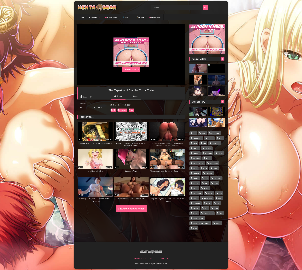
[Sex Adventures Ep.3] (216, 111)
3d (194, 133)
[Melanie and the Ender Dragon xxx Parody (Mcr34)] (216, 91)
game (195, 183)
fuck (215, 168)
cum (195, 168)
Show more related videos (131, 208)
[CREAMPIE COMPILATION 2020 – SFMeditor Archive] (216, 68)
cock (208, 158)
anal (203, 133)
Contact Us (163, 258)
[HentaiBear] (97, 8)
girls (216, 183)
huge (195, 198)
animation (197, 138)
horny (210, 193)
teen (195, 213)
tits (220, 213)
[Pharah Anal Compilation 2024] (216, 122)
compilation (198, 163)
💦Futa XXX (127, 17)
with (195, 228)
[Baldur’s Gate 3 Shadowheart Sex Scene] (216, 80)
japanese (208, 198)
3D (114, 110)
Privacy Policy (140, 258)
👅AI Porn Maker (111, 17)
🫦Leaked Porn (155, 17)
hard (195, 188)
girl (206, 183)
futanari (217, 178)
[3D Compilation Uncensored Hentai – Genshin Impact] (198, 91)
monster (196, 203)
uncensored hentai (201, 223)
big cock (216, 143)
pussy (195, 208)
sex (206, 208)
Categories (93, 17)
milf (219, 198)
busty (220, 153)
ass (220, 138)
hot (220, 193)
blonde (196, 153)
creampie (214, 163)
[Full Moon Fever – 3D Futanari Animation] (198, 111)
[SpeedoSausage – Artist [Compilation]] (198, 122)
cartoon (196, 158)
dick (205, 168)
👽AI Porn (140, 17)
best (195, 143)
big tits (208, 148)
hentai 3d (197, 193)
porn (208, 203)
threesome (208, 213)
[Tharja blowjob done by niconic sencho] (198, 80)
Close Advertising (131, 69)
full (206, 178)
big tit (196, 148)
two (132, 110)
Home (82, 17)
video (218, 223)
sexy (216, 208)
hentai (206, 188)
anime (210, 138)
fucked (196, 173)
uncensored (198, 218)
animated (215, 133)
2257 (152, 258)
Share (135, 96)
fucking (209, 173)
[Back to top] (294, 263)
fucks (195, 178)
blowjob (208, 153)
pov (218, 203)
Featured (123, 110)
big (204, 143)
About (119, 96)
